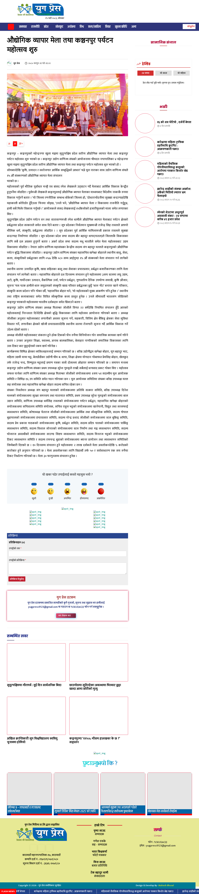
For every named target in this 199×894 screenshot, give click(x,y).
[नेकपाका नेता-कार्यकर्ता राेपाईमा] (169, 794)
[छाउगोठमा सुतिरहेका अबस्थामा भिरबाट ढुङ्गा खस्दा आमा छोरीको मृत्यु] (98, 662)
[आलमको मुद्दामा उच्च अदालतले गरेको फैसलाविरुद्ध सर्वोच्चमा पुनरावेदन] (122, 794)
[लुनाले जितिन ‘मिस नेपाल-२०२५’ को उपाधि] (76, 794)
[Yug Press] (43, 9)
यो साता (163, 73)
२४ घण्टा (145, 73)
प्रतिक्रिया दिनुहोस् (17, 579)
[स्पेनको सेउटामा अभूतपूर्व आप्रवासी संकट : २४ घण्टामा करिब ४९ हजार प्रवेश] (145, 217)
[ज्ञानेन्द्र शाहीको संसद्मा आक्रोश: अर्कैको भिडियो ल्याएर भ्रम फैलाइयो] (145, 194)
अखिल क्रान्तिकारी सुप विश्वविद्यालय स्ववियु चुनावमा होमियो (32, 740)
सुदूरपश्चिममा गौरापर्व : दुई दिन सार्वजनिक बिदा (34, 685)
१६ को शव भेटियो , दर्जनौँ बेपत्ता (174, 122)
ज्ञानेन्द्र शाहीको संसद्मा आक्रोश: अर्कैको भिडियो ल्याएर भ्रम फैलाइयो (174, 192)
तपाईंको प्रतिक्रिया (17, 560)
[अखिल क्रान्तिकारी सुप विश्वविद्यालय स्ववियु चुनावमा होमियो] (36, 716)
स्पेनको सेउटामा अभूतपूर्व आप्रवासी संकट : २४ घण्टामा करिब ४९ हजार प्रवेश (172, 216)
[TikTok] (41, 848)
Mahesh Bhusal (166, 885)
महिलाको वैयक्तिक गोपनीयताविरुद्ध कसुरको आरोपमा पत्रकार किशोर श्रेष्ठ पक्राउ (172, 169)
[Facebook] (33, 848)
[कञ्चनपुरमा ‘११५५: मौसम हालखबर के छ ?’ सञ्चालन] (98, 716)
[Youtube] (49, 848)
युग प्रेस (16, 63)
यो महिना (182, 73)
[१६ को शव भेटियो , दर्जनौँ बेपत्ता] (145, 123)
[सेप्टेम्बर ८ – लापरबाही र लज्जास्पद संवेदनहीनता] (29, 794)
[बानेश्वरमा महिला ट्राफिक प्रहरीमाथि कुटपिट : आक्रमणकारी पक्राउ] (145, 147)
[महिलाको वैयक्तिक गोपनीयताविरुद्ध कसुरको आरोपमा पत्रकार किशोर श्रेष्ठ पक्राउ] (145, 170)
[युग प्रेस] (10, 63)
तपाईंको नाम (15, 548)
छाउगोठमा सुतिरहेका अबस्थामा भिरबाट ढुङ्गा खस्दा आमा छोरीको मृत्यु (95, 686)
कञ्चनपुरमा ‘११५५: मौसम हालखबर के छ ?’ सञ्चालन (94, 740)
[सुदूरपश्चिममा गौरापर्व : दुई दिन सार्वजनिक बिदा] (36, 662)
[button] (189, 26)
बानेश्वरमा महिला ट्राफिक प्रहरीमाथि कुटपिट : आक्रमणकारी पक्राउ (170, 146)
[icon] (11, 27)
